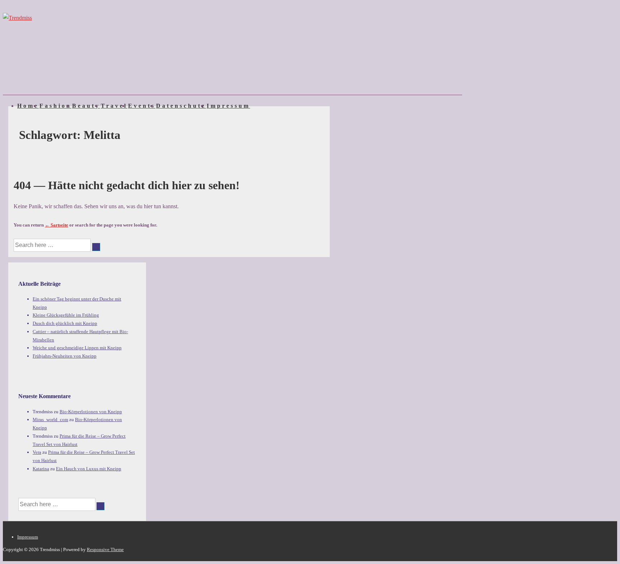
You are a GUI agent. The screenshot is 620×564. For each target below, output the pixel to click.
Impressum (228, 106)
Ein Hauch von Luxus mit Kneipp (88, 468)
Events (141, 106)
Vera (37, 452)
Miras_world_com (50, 419)
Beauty (86, 106)
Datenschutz (181, 106)
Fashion (55, 106)
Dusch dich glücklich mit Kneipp (65, 323)
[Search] (96, 247)
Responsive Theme (105, 549)
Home (28, 106)
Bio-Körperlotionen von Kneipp (91, 411)
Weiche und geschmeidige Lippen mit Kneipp (77, 347)
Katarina (41, 468)
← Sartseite (56, 225)
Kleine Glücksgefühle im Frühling (66, 315)
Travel (114, 106)
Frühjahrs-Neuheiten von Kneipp (65, 356)
